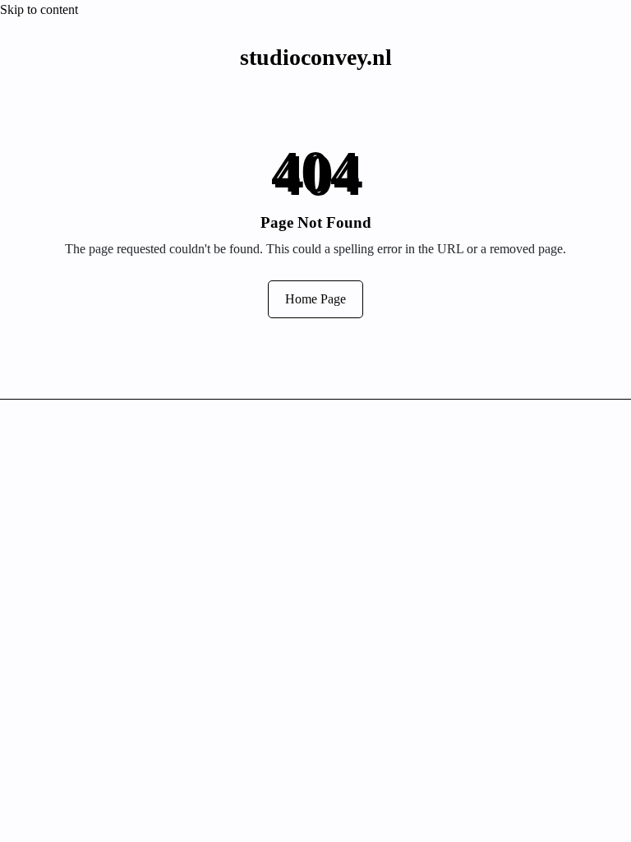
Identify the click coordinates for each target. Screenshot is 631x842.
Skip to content (39, 9)
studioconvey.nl (316, 57)
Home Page (315, 299)
